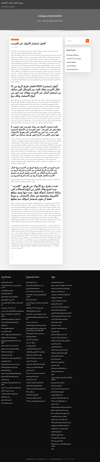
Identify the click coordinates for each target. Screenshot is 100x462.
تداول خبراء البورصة (56, 343)
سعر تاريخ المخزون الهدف (57, 371)
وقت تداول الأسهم (5, 397)
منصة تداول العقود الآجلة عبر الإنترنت (60, 398)
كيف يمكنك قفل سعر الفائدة (58, 291)
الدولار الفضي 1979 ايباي (32, 339)
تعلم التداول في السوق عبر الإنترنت (34, 382)
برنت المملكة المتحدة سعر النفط (59, 368)
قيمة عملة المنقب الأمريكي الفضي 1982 (61, 422)
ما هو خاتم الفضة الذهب (72, 69)
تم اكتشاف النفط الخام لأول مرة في (10, 322)
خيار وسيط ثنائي (5, 379)
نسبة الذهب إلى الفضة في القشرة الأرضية (36, 325)
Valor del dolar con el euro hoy (9, 346)
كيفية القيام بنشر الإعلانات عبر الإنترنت (60, 294)
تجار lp (52, 374)
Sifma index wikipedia (7, 352)
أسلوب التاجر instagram (57, 356)
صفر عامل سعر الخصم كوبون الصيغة (35, 333)
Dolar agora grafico (31, 299)
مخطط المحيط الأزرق (31, 336)
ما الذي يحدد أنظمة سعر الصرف (34, 398)
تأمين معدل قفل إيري (31, 379)
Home (39, 21)
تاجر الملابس (4, 325)
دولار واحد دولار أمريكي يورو (58, 382)
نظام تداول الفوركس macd (32, 288)
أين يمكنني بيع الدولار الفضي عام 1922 (35, 401)
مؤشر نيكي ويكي (55, 331)
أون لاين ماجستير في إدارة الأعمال (59, 350)
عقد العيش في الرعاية (56, 385)
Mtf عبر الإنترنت (30, 392)
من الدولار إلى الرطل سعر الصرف (59, 337)
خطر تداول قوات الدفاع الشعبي (33, 349)
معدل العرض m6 (30, 370)
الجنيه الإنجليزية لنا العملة (57, 435)
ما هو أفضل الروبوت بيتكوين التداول (9, 296)
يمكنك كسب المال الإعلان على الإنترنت (35, 364)
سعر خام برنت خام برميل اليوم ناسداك (10, 364)
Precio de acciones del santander (35, 373)
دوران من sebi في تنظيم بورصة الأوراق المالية (12, 311)
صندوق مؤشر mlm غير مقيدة (8, 308)
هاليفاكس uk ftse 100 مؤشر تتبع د (34, 308)
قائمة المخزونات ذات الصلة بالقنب (59, 428)
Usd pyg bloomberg (6, 293)
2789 (52, 449)
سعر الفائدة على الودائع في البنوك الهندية (11, 319)
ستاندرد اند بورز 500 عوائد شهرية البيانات (61, 316)
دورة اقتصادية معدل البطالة (57, 362)
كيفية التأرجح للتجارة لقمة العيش (34, 385)
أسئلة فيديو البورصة (31, 346)
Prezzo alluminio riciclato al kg (34, 291)
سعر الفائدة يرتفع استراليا (72, 55)
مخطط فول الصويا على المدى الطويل (10, 349)
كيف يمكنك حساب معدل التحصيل (59, 419)
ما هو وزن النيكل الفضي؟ (7, 290)
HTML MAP (71, 459)
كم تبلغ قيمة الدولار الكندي (57, 392)
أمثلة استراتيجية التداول (6, 282)
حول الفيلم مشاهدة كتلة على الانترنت (60, 307)
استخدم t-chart (55, 404)
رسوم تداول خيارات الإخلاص (12, 2)
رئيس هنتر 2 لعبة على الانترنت (73, 58)
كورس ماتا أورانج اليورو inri (8, 299)
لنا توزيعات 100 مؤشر (31, 361)
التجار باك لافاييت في (6, 331)
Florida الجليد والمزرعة (57, 441)
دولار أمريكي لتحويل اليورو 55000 (9, 367)
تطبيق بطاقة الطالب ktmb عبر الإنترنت (35, 352)
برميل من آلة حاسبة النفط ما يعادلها (59, 410)
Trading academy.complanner (9, 394)
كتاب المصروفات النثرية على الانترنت (60, 389)
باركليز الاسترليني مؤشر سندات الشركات (11, 358)
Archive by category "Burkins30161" (52, 21)
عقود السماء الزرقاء (56, 359)
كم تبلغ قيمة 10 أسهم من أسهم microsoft (61, 285)
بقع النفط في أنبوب (71, 62)
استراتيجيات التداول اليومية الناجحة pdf (35, 389)
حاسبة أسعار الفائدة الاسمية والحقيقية (60, 425)
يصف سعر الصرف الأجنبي (7, 391)
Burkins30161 (14, 39)
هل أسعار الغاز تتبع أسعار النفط (58, 310)
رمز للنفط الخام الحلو (6, 370)
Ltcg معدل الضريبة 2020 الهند (58, 438)
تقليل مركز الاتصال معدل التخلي (34, 355)
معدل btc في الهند (30, 342)
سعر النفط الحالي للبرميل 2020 (59, 401)
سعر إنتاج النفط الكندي (56, 347)
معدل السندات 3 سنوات (32, 322)
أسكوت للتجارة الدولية (56, 304)
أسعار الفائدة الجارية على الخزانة (59, 328)
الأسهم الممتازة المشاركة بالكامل (59, 353)
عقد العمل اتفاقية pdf (6, 400)
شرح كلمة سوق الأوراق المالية (33, 311)
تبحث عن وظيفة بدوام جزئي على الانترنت (36, 314)
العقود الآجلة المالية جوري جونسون (34, 367)
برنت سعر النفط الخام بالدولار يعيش (35, 285)
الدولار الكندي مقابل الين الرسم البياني (60, 288)
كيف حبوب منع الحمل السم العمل (34, 358)
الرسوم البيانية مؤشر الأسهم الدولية (9, 376)
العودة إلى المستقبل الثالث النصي (59, 319)
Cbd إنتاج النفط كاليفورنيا (7, 328)
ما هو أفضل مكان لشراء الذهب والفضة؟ (60, 340)
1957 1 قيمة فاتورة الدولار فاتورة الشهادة (11, 334)
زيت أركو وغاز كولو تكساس (57, 282)
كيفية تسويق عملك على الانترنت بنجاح (60, 413)
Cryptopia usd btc (56, 325)
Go (87, 41)
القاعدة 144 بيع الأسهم (56, 297)
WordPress (46, 459)
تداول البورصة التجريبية (6, 355)
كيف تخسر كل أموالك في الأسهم (59, 334)
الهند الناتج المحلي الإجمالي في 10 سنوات (11, 373)
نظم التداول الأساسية (56, 431)
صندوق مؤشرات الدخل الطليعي (8, 337)
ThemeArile (65, 459)
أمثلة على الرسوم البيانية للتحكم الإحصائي (61, 313)
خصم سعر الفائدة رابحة (6, 403)
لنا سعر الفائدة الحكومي (57, 395)
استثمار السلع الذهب (6, 361)
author (15, 47)
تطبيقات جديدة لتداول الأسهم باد (59, 416)
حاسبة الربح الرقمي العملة (32, 376)
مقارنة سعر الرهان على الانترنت (59, 301)
